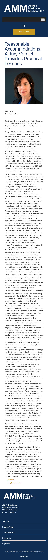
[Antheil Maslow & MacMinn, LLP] (24, 8)
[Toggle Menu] (43, 19)
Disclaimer (24, 556)
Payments (6, 544)
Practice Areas (8, 527)
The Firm (5, 521)
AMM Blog (11, 480)
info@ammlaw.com (9, 512)
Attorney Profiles (8, 532)
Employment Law (14, 483)
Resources (6, 538)
